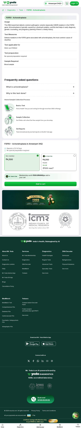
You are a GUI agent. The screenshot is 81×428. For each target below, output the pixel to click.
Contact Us (5, 260)
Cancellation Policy (8, 286)
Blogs (4, 282)
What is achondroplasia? (17, 87)
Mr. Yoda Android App (8, 273)
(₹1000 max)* (48, 164)
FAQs (3, 268)
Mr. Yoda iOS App (7, 277)
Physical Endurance (68, 264)
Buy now (53, 421)
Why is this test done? (16, 93)
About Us (5, 255)
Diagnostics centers (8, 264)
